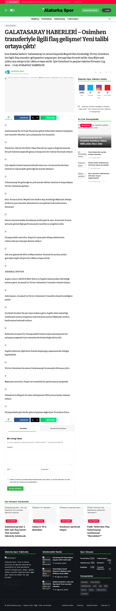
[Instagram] (18, 583)
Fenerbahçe (87, 558)
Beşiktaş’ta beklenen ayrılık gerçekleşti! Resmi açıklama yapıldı (43, 2)
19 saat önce (95, 168)
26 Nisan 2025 (60, 563)
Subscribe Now (90, 10)
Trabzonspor (104, 558)
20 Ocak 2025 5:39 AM (19, 74)
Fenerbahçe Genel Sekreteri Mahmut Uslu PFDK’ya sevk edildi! (62, 571)
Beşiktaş (87, 567)
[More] (81, 19)
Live (107, 10)
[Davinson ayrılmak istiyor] (72, 515)
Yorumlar (23, 428)
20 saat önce (95, 181)
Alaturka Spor (17, 71)
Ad (9, 469)
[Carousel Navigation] (88, 2)
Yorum (10, 447)
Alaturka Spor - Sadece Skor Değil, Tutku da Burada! (31, 605)
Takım (91, 590)
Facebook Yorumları (58, 428)
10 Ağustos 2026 (61, 590)
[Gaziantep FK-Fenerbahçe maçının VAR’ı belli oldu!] (46, 561)
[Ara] (109, 19)
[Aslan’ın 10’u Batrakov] (44, 515)
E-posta (45, 469)
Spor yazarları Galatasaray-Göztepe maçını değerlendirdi (99, 176)
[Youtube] (104, 2)
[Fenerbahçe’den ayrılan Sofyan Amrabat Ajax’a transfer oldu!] (82, 154)
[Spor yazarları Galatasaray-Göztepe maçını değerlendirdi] (82, 175)
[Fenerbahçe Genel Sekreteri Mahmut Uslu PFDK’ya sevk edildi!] (46, 572)
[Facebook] (97, 2)
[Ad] (94, 109)
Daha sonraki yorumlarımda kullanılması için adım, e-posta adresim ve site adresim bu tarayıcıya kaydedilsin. (40, 481)
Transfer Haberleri (103, 568)
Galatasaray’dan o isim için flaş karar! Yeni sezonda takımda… (63, 584)
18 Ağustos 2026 (61, 577)
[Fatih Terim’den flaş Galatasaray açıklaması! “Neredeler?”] (99, 515)
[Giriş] (109, 2)
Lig (100, 586)
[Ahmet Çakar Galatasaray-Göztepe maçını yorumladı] (82, 165)
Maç (105, 586)
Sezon (83, 590)
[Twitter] (100, 2)
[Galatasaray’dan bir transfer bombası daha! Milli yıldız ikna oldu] (94, 136)
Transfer (84, 594)
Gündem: (103, 563)
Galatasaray (11, 25)
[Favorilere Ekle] (72, 118)
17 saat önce (95, 158)
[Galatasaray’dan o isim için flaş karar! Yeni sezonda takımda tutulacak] (17, 515)
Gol (95, 586)
